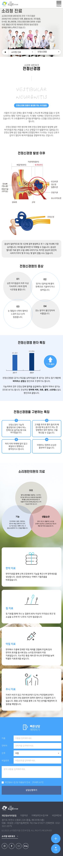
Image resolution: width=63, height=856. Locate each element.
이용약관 (24, 815)
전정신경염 (42, 52)
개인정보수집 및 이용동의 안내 (17, 782)
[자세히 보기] (37, 782)
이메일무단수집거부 (40, 815)
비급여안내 (56, 815)
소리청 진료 (16, 52)
